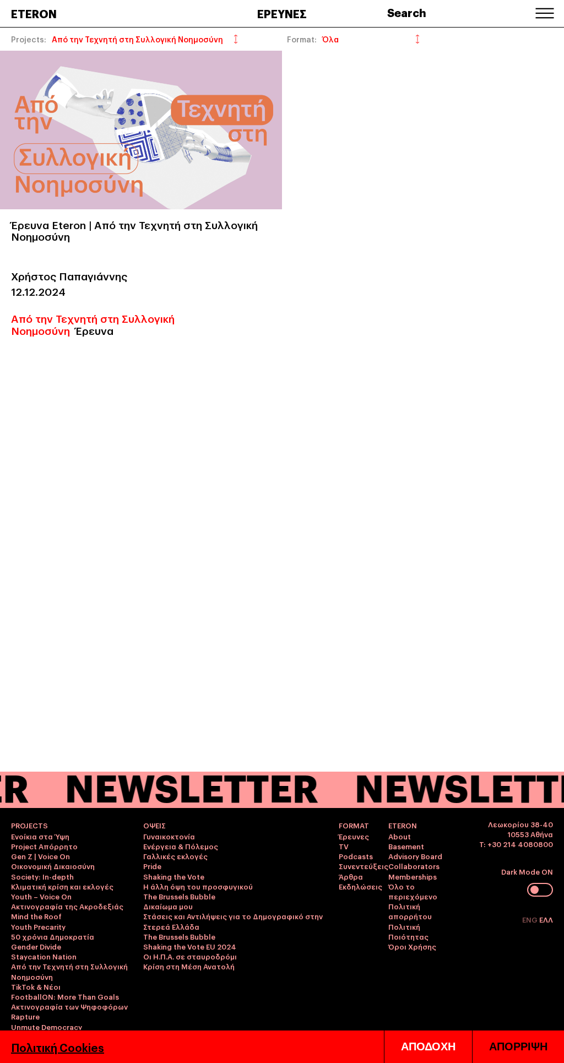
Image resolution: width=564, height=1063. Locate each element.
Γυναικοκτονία (169, 836)
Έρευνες (354, 836)
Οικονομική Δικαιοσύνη (53, 866)
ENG (530, 919)
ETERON (34, 13)
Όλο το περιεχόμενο (412, 891)
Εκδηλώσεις (360, 886)
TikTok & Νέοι (36, 986)
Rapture (25, 1016)
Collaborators (414, 866)
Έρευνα (94, 330)
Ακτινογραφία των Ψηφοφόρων (69, 1006)
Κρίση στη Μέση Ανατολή (189, 966)
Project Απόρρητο (44, 846)
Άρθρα (351, 876)
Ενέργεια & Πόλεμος (180, 846)
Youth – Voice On (41, 896)
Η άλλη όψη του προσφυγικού (198, 886)
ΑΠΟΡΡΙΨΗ (518, 1046)
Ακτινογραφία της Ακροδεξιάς (67, 906)
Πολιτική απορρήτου (410, 911)
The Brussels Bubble (179, 896)
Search (406, 12)
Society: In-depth (42, 876)
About (399, 836)
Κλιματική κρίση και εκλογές (62, 886)
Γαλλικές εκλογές (175, 856)
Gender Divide (36, 946)
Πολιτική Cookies (57, 1047)
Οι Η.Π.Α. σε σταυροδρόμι (190, 956)
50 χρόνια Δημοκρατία (52, 936)
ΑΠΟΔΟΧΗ (428, 1046)
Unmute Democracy (46, 1027)
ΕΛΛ (546, 919)
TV (344, 846)
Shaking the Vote (173, 876)
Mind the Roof (36, 916)
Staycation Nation (44, 956)
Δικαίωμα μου (168, 906)
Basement (406, 846)
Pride (152, 866)
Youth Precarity (38, 926)
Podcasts (356, 856)
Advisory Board (415, 856)
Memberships (412, 876)
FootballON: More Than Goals (65, 996)
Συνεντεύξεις (363, 866)
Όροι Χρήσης (412, 946)
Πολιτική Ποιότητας (408, 931)
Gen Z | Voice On (40, 856)
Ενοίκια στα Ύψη (40, 836)
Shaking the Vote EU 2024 (189, 946)
